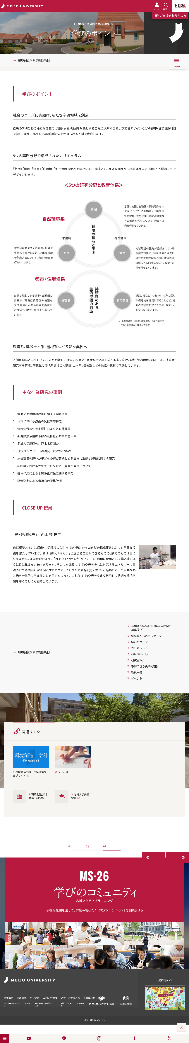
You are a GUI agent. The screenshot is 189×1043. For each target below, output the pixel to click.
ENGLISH (81, 1003)
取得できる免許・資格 (144, 666)
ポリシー (27, 1004)
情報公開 (8, 997)
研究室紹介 (138, 660)
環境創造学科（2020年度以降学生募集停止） (151, 628)
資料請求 (163, 980)
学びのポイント (141, 642)
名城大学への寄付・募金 (101, 1004)
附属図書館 (126, 1004)
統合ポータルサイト (12, 1003)
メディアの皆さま (70, 997)
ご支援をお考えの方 (172, 15)
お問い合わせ (50, 997)
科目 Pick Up (139, 654)
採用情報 (21, 997)
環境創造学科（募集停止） (34, 60)
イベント (136, 678)
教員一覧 (136, 672)
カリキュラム (139, 648)
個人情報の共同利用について (45, 1004)
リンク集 (34, 997)
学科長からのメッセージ (146, 636)
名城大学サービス (66, 1004)
